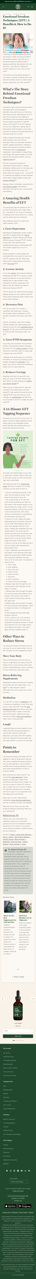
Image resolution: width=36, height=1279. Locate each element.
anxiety (13, 273)
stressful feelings (9, 180)
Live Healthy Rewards (9, 1060)
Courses (5, 1126)
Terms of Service (8, 1071)
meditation (24, 702)
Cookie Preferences (9, 1108)
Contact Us (18, 1200)
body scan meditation (24, 716)
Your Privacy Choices (9, 1075)
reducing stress (8, 159)
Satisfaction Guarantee (10, 1160)
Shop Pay (6, 1097)
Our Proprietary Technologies (12, 1134)
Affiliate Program (8, 1148)
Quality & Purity (8, 1130)
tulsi (4, 687)
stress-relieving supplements (21, 800)
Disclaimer (15, 1212)
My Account (6, 1053)
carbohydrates (17, 397)
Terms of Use (6, 1212)
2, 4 (16, 263)
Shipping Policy (8, 1089)
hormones (21, 362)
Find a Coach (7, 1105)
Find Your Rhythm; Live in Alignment (25, 918)
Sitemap (31, 1212)
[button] (3, 7)
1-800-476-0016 (18, 1191)
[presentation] (17, 969)
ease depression (17, 777)
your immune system (10, 186)
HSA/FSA (6, 1163)
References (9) (11, 815)
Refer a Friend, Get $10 (10, 1068)
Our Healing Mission (9, 1123)
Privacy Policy (23, 1212)
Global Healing (20, 1274)
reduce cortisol (21, 348)
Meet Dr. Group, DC (9, 1119)
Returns (5, 1093)
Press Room (6, 1156)
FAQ (4, 1086)
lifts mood (10, 264)
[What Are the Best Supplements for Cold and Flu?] (10, 907)
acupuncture (21, 150)
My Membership (8, 1064)
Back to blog (19, 977)
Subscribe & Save (8, 1056)
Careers (5, 1145)
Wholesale (6, 1152)
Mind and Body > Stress (18, 844)
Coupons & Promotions (10, 1101)
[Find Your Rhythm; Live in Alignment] (25, 907)
